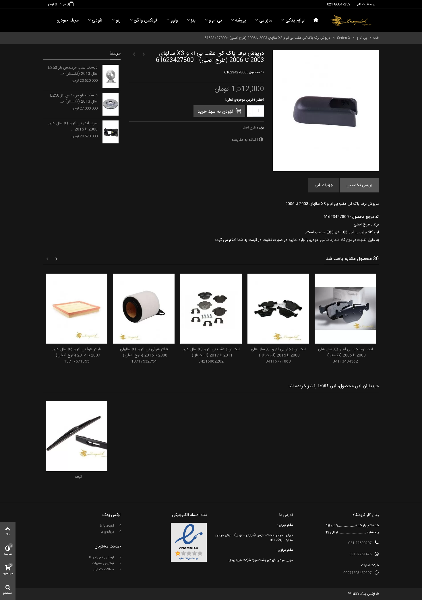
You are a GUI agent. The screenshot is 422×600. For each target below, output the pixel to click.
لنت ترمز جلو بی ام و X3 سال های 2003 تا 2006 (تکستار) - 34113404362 (345, 355)
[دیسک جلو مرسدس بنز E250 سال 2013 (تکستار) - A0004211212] (110, 104)
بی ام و (215, 20)
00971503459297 (357, 573)
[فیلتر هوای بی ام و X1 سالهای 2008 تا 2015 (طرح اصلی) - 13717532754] (144, 309)
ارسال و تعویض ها (102, 557)
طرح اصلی (248, 127)
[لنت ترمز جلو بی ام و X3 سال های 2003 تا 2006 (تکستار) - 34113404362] (345, 309)
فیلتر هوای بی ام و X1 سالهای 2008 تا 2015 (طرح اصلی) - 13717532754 (144, 355)
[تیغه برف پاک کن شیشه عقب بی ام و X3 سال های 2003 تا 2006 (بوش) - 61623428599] (76, 436)
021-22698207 (359, 543)
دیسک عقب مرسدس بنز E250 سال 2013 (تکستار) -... (73, 71)
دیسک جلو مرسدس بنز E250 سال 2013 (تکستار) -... (74, 99)
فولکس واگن (145, 20)
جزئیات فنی (324, 185)
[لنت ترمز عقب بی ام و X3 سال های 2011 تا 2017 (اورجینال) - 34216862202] (211, 309)
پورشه (240, 20)
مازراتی (265, 20)
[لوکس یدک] (351, 20)
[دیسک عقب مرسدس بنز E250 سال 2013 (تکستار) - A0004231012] (110, 76)
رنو (118, 20)
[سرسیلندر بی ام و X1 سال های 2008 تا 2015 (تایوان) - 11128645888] (110, 131)
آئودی (97, 20)
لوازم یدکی (295, 20)
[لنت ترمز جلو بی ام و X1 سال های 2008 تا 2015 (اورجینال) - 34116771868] (278, 309)
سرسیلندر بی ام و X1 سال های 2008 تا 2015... (73, 126)
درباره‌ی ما (107, 532)
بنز (193, 20)
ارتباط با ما (107, 526)
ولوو (174, 20)
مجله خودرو (68, 20)
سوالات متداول (104, 569)
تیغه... (76, 477)
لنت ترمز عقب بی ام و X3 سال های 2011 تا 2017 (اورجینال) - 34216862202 (211, 355)
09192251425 (360, 554)
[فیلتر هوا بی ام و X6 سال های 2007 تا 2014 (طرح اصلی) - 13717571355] (76, 309)
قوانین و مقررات (103, 563)
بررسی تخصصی (359, 185)
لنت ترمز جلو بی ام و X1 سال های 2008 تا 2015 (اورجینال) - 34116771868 (278, 355)
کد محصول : (255, 72)
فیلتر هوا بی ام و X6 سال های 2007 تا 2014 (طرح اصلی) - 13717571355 (77, 355)
